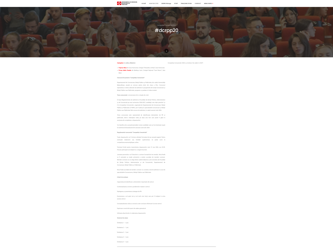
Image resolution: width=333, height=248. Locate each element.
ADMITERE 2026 (153, 3)
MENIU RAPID (208, 3)
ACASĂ (144, 3)
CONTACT (198, 3)
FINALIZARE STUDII (186, 3)
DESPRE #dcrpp (166, 3)
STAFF (176, 3)
